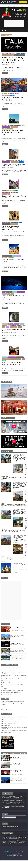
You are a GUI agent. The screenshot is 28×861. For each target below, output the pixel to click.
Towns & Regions (10, 55)
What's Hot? (22, 55)
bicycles (21, 231)
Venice (4, 360)
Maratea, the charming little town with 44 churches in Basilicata (13, 165)
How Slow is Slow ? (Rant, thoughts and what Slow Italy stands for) (17, 649)
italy (5, 232)
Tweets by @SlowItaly (5, 709)
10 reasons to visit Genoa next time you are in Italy (12, 690)
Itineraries (14, 255)
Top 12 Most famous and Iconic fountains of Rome (12, 719)
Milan (9, 93)
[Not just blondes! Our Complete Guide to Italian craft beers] (5, 627)
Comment (23, 753)
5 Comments (21, 764)
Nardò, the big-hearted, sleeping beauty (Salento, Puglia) (17, 636)
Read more (7, 807)
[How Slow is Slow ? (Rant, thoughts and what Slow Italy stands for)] (5, 648)
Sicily (4, 327)
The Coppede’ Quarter (6, 732)
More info (10, 2)
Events (4, 190)
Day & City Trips (11, 125)
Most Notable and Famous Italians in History (10, 678)
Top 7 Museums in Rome (6, 725)
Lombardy (5, 93)
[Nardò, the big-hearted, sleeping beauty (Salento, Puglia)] (5, 634)
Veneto (23, 358)
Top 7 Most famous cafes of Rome (8, 723)
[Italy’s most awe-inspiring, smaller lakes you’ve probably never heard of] (5, 655)
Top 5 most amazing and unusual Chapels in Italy (13, 330)
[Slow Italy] (2, 30)
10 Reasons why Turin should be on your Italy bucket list (18, 455)
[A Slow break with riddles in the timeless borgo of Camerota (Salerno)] (14, 114)
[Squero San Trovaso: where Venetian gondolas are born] (14, 346)
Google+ (21, 703)
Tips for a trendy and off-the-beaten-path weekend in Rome (13, 717)
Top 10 (19, 255)
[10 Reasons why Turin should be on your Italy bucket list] (5, 755)
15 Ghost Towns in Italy (6, 694)
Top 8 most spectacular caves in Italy (13, 296)
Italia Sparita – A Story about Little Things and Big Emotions (13, 60)
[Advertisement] (14, 23)
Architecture (5, 323)
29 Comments (22, 758)
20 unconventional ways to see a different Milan (13, 98)
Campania (5, 125)
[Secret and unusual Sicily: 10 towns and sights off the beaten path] (5, 777)
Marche (9, 325)
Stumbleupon (12, 703)
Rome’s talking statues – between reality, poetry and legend (13, 730)
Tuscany (12, 257)
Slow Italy (12, 64)
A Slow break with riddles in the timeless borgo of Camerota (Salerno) (13, 132)
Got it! (23, 1)
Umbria (19, 327)
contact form (17, 826)
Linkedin (17, 703)
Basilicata (4, 53)
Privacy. (14, 856)
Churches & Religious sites (14, 323)
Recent (14, 753)
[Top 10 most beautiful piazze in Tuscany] (14, 245)
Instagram (3, 704)
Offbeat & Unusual (11, 53)
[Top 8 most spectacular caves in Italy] (14, 276)
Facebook (3, 703)
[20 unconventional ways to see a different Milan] (14, 78)
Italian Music (4, 688)
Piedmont (23, 325)
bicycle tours (17, 231)
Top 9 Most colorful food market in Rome (10, 721)
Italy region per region (20, 125)
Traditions (16, 55)
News (16, 190)
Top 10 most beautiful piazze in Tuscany (13, 260)
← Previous (5, 379)
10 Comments (19, 780)
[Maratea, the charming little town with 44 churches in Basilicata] (14, 149)
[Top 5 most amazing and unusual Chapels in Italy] (14, 313)
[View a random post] (25, 30)
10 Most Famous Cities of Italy (7, 670)
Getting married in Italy (6, 680)
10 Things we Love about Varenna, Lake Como (11, 692)
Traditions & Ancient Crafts (8, 128)
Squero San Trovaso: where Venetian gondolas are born (11, 363)
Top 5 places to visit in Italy (7, 682)
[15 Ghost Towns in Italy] (5, 762)
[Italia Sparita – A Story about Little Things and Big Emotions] (14, 38)
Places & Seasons (14, 192)
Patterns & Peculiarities (20, 53)
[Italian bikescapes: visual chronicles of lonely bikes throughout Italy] (14, 211)
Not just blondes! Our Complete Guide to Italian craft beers (17, 628)
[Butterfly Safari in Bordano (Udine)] (14, 179)
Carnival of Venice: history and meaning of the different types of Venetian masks (17, 772)
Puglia (4, 55)
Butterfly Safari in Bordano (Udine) (14, 196)
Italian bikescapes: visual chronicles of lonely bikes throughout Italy (10, 227)
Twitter (7, 703)
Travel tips (13, 95)
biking (3, 232)
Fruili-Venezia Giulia (10, 190)
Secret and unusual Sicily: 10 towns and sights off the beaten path (17, 778)
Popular (6, 753)
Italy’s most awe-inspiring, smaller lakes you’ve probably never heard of (18, 656)
